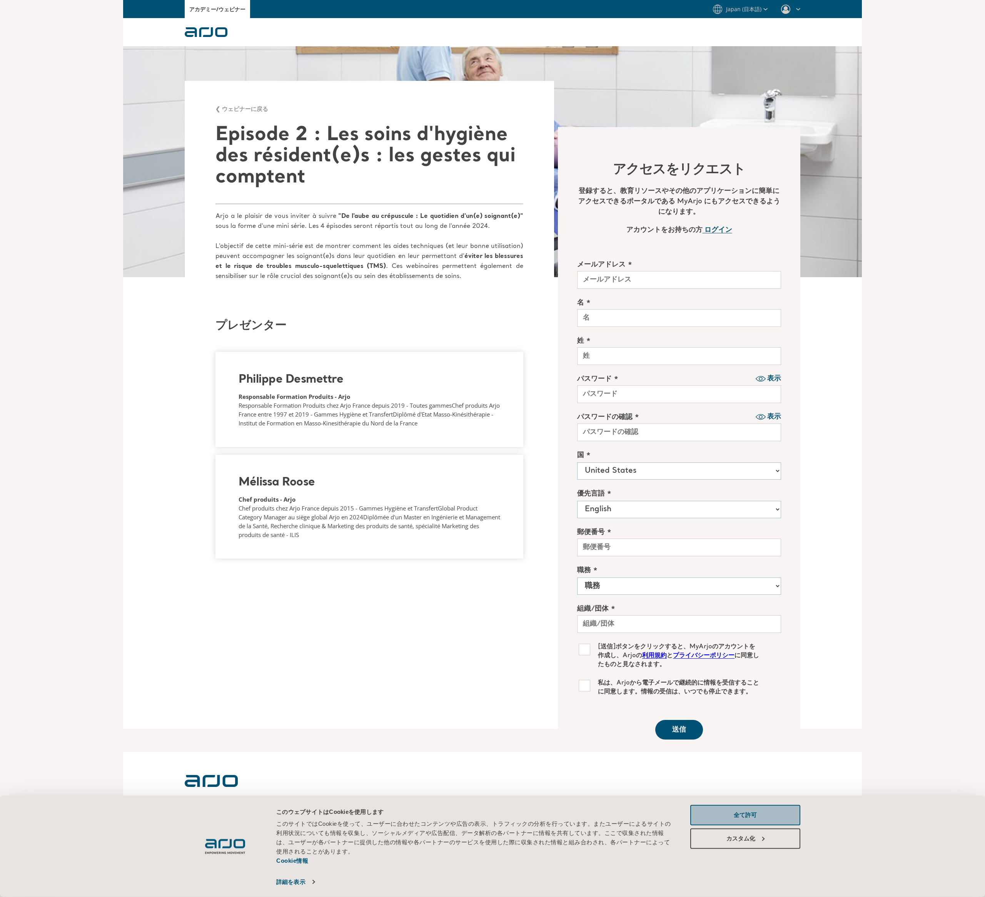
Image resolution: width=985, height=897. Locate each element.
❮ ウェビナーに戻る (241, 108)
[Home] (211, 784)
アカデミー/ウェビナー (217, 9)
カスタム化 (740, 838)
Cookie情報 (293, 860)
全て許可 (745, 815)
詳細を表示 (291, 882)
